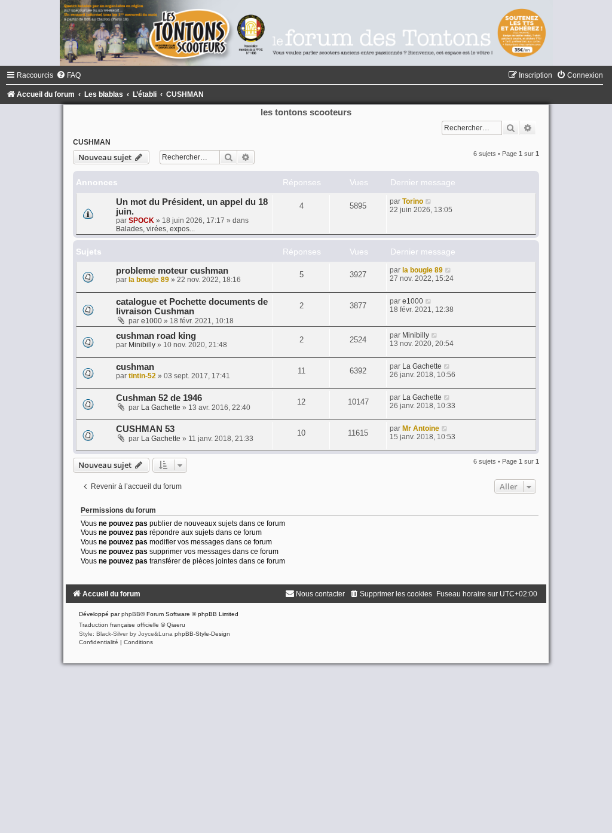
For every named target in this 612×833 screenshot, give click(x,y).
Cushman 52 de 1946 (159, 398)
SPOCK (141, 220)
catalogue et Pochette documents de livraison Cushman (192, 306)
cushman (135, 367)
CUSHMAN (92, 142)
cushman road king (156, 336)
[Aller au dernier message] (429, 201)
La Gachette (422, 366)
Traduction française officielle (119, 624)
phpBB (130, 614)
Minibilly (141, 345)
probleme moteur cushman (172, 270)
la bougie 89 (148, 279)
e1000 (151, 321)
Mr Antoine (420, 428)
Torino (412, 201)
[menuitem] (68, 75)
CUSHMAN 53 (145, 429)
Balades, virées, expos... (155, 229)
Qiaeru (176, 624)
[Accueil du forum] (306, 33)
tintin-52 (142, 376)
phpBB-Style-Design (202, 633)
